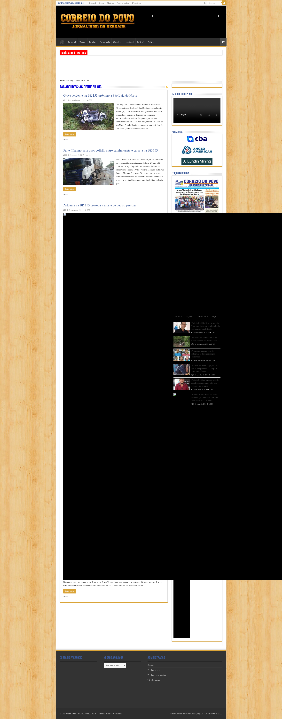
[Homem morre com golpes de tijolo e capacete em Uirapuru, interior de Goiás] (181, 369)
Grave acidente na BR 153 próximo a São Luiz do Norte (100, 95)
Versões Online (123, 3)
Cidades (116, 42)
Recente (178, 316)
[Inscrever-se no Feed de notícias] (167, 87)
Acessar (151, 665)
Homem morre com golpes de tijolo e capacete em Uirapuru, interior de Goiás (204, 368)
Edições (92, 42)
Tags (214, 316)
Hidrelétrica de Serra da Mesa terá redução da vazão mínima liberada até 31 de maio (204, 397)
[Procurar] (224, 2)
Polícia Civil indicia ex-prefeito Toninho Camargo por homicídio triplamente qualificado (205, 326)
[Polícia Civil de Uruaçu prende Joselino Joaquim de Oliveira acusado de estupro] (181, 384)
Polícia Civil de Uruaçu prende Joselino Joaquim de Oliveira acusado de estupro (205, 383)
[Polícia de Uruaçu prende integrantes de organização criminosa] (181, 355)
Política (151, 42)
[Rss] (204, 3)
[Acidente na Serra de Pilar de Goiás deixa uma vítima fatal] (181, 341)
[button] (152, 16)
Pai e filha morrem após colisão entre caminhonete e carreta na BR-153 (110, 150)
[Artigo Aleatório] (223, 42)
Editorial (92, 3)
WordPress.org (154, 680)
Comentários (202, 316)
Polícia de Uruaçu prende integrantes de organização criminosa (203, 354)
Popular (189, 316)
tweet (65, 139)
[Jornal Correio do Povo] (97, 21)
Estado (82, 42)
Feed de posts (153, 670)
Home (101, 3)
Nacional (130, 42)
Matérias (110, 3)
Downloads (136, 3)
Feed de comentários (157, 675)
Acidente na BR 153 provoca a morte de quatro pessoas (99, 205)
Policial (140, 42)
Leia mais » (69, 134)
